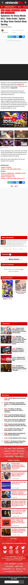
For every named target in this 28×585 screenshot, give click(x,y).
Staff (14, 448)
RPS (22, 571)
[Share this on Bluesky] (11, 37)
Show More (14, 538)
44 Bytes (16, 558)
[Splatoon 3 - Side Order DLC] (7, 134)
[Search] (25, 2)
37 (10, 352)
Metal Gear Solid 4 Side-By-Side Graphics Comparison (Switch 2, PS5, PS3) (15, 425)
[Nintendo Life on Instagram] (11, 552)
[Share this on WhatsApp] (8, 37)
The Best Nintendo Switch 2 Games (15, 438)
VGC (24, 569)
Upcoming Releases (9, 12)
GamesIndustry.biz (10, 571)
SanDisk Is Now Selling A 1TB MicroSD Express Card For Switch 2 (13, 429)
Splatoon (23, 10)
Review (8, 176)
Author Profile (8, 249)
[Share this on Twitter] (17, 37)
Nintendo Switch (15, 10)
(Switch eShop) (11, 169)
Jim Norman (4, 32)
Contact (13, 451)
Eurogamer (19, 569)
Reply (21, 249)
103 (9, 361)
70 (10, 370)
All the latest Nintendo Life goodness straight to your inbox (14, 578)
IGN (13, 569)
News (2, 10)
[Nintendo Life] (14, 2)
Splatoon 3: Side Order (21, 292)
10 (10, 342)
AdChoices (22, 558)
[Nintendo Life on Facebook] (23, 552)
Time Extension (9, 566)
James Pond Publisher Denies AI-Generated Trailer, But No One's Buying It (14, 415)
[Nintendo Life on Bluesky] (5, 552)
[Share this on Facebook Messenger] (23, 37)
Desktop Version (19, 456)
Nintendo (8, 10)
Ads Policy (15, 453)
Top (5, 448)
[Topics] (2, 2)
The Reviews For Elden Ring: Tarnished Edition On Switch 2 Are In (14, 442)
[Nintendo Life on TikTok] (17, 548)
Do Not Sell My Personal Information (14, 560)
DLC (2, 12)
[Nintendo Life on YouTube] (11, 548)
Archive (22, 453)
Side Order (21, 86)
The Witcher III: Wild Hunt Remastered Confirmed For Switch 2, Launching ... (13, 410)
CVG (18, 571)
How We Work (20, 448)
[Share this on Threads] (20, 37)
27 (17, 186)
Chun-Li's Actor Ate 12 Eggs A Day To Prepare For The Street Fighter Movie (15, 420)
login (21, 269)
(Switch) (6, 167)
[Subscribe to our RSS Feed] (5, 548)
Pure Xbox (20, 563)
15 (10, 333)
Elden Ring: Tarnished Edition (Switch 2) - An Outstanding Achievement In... (15, 404)
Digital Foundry (19, 566)
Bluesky (16, 249)
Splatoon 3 (20, 84)
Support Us (7, 451)
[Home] (2, 7)
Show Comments (14, 259)
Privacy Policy (20, 451)
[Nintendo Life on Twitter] (23, 548)
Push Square (12, 563)
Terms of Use (7, 453)
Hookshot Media (12, 556)
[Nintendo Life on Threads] (17, 552)
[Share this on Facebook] (14, 37)
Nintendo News (7, 569)
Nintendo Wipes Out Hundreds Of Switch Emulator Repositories (14, 434)
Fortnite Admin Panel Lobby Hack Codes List (15, 399)
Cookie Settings (9, 456)
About (9, 448)
